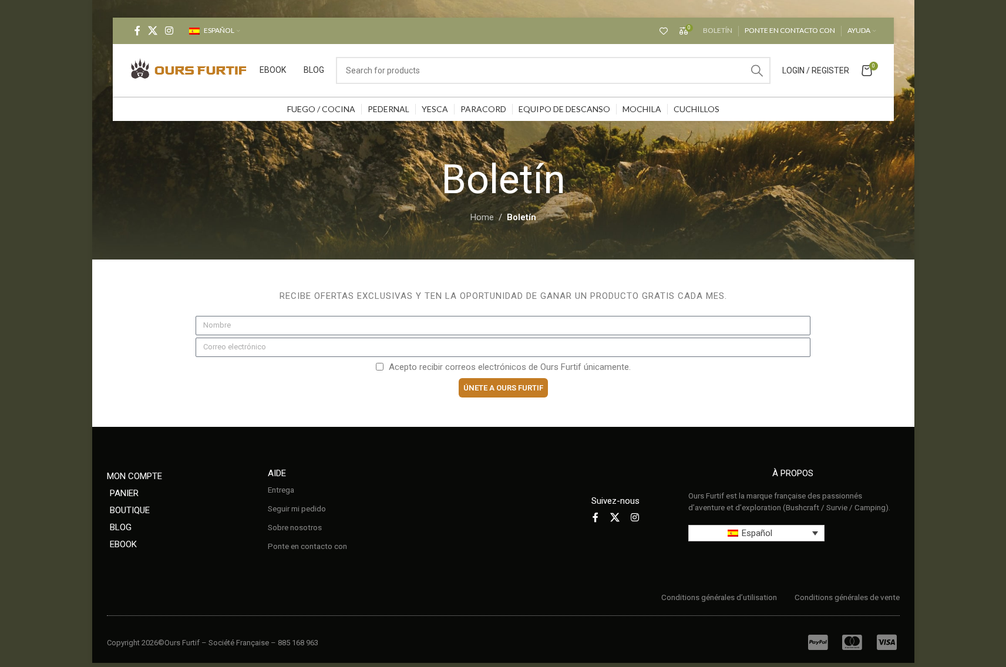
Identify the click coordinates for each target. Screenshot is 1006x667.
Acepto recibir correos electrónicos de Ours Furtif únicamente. (510, 367)
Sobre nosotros (295, 527)
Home (482, 217)
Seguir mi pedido (297, 508)
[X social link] (153, 31)
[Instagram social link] (169, 31)
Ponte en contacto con (307, 546)
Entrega (281, 489)
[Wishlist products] (664, 31)
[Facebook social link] (137, 31)
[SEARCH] (757, 70)
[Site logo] (189, 70)
